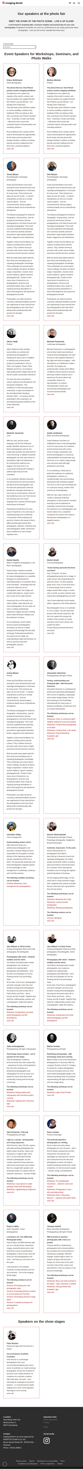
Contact (46, 1422)
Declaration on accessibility (47, 1461)
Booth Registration (51, 1420)
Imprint (31, 1461)
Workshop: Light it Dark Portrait (59, 1092)
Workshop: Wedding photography (60, 908)
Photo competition (47, 1464)
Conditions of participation (28, 1464)
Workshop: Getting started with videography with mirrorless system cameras (20, 1095)
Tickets (60, 1464)
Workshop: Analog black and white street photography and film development (20, 1015)
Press (63, 1461)
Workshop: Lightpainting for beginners (21, 1189)
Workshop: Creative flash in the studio (61, 730)
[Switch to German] (70, 3)
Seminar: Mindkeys (54, 918)
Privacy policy (21, 1461)
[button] (5, 1464)
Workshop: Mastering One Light (59, 899)
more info (10, 149)
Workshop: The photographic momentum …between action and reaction (60, 1184)
